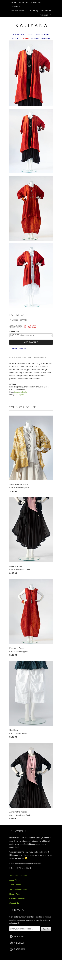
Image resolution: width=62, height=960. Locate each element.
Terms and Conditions (18, 875)
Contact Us (14, 903)
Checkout (46, 11)
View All (16, 38)
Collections (27, 34)
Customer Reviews (17, 898)
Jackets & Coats (20, 392)
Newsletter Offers (40, 38)
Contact (15, 6)
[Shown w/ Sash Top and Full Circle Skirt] (31, 142)
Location (36, 2)
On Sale (25, 38)
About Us (24, 2)
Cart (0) (34, 11)
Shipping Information (18, 889)
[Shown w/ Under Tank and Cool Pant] (31, 276)
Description (15, 357)
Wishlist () (45, 15)
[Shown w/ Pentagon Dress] (31, 209)
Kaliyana (20, 395)
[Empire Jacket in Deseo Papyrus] (31, 74)
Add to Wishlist (19, 348)
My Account (18, 11)
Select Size (14, 332)
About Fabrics (15, 885)
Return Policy (41, 357)
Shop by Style (42, 34)
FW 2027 (15, 34)
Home (13, 2)
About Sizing (14, 880)
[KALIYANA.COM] (31, 25)
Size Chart (27, 357)
